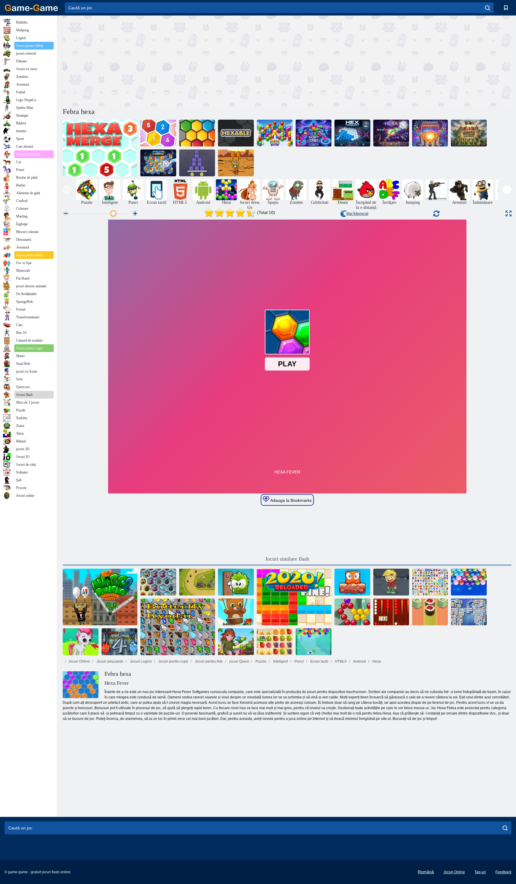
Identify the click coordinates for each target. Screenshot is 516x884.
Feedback (503, 872)
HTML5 (340, 661)
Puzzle (260, 661)
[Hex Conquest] (352, 133)
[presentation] (67, 189)
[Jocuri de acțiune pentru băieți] (436, 189)
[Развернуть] (509, 213)
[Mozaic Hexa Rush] (430, 133)
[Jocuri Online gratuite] (31, 7)
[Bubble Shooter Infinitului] (236, 611)
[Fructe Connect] (430, 582)
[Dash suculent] (275, 641)
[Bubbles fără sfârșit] (469, 582)
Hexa (376, 661)
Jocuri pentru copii (172, 661)
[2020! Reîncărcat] (294, 597)
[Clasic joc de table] (391, 611)
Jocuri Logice (140, 661)
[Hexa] (391, 133)
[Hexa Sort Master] (313, 133)
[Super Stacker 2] (197, 162)
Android (359, 661)
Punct (299, 661)
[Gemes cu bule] (81, 641)
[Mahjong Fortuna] (469, 611)
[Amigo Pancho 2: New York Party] (100, 597)
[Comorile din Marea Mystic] (158, 582)
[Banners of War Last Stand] (469, 133)
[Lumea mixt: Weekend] (352, 582)
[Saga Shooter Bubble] (352, 611)
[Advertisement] (175, 60)
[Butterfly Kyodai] (177, 626)
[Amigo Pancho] (236, 162)
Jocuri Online (79, 661)
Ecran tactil (318, 661)
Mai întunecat (357, 214)
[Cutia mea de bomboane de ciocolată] (236, 582)
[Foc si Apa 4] (119, 641)
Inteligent (280, 661)
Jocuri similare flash (287, 559)
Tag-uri (480, 872)
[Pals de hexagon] (197, 133)
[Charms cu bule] (313, 641)
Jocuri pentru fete (208, 661)
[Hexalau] (158, 133)
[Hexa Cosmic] (158, 162)
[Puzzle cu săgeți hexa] (275, 133)
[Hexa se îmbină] (100, 148)
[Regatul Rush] (197, 582)
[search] (487, 7)
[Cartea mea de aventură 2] (391, 582)
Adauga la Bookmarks (290, 500)
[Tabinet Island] (236, 641)
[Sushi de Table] (430, 611)
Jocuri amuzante (109, 661)
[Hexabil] (236, 133)
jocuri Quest (238, 661)
